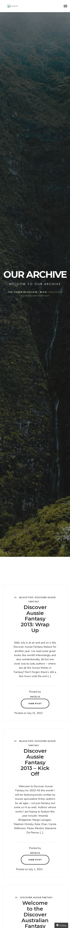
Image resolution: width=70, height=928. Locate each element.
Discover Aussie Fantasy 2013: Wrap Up (35, 618)
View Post (35, 703)
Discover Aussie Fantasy (36, 897)
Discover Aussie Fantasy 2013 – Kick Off (35, 762)
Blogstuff (26, 597)
